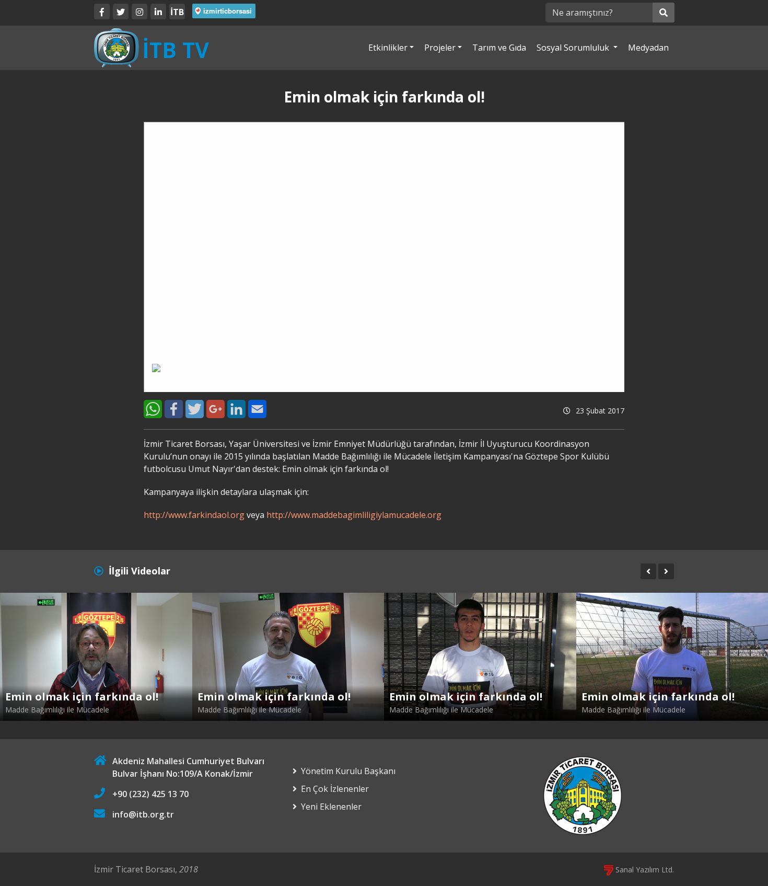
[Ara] (663, 12)
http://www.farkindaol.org (194, 515)
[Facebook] (102, 11)
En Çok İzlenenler (335, 789)
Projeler (440, 47)
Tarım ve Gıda (499, 47)
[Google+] (215, 409)
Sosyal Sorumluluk (574, 47)
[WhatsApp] (153, 409)
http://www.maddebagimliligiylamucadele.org (353, 515)
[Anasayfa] (151, 47)
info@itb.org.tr (143, 814)
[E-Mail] (257, 409)
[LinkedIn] (158, 11)
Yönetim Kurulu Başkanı (348, 771)
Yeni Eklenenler (331, 806)
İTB (177, 12)
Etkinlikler (388, 47)
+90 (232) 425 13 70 (150, 794)
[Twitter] (121, 11)
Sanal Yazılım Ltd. (643, 870)
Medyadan (648, 47)
